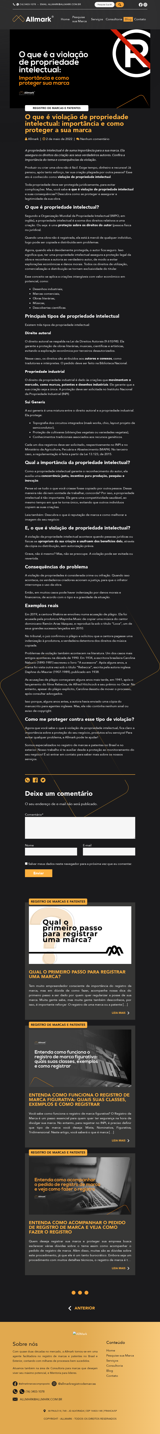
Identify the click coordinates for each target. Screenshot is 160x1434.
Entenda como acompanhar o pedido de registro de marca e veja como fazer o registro (77, 1227)
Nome (29, 845)
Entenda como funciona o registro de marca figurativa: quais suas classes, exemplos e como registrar (79, 1099)
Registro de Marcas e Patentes (57, 108)
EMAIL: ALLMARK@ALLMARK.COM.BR (60, 4)
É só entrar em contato (60, 754)
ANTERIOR (85, 1308)
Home (65, 19)
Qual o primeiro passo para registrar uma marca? (77, 974)
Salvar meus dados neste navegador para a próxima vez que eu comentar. (80, 864)
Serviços (97, 19)
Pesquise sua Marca (79, 19)
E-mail (87, 845)
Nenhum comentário (94, 139)
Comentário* (34, 814)
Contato (140, 19)
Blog (128, 19)
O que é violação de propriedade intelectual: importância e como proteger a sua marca (76, 124)
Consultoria (114, 19)
